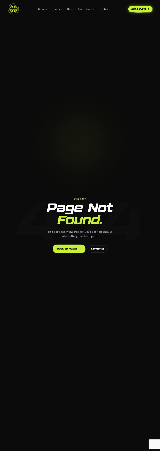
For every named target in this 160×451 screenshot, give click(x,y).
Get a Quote (138, 9)
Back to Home (67, 249)
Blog (80, 9)
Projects (58, 9)
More (89, 9)
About (70, 9)
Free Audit (104, 9)
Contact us (97, 249)
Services (42, 9)
